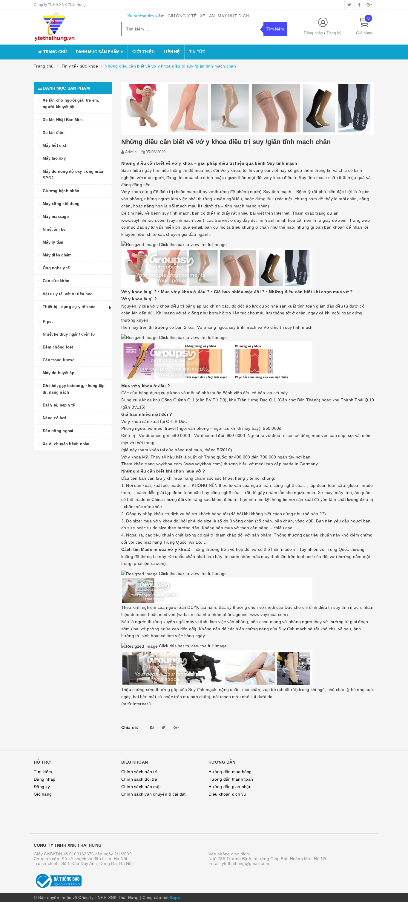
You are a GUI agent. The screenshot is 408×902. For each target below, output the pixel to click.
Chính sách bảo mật (141, 786)
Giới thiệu (143, 52)
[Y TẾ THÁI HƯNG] (73, 27)
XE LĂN (207, 15)
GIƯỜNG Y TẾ (182, 15)
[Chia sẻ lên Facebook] (152, 727)
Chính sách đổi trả (139, 779)
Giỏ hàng (43, 794)
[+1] (176, 727)
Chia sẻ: (130, 727)
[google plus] (369, 5)
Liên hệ (172, 52)
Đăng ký (334, 33)
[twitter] (349, 5)
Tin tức (197, 52)
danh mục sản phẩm (98, 52)
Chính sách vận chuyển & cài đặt (153, 794)
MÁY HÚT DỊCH (233, 15)
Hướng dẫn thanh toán (230, 779)
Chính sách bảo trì (139, 771)
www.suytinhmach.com (143, 220)
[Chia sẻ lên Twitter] (163, 727)
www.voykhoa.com (203, 463)
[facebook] (359, 5)
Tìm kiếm (43, 771)
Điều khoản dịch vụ (227, 794)
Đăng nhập (313, 33)
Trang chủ (54, 52)
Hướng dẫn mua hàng (230, 771)
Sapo (175, 897)
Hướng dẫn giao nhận (229, 786)
